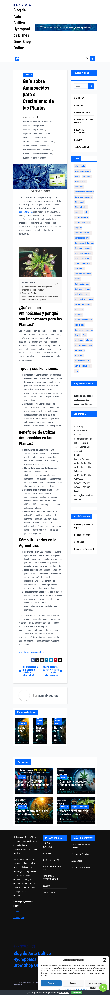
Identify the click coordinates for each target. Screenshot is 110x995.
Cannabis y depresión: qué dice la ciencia (74, 783)
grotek (77, 335)
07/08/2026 (25, 819)
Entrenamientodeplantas (84, 299)
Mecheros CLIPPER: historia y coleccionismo (34, 783)
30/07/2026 (66, 819)
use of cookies (64, 993)
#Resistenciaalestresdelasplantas (37, 153)
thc (76, 371)
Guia (84, 335)
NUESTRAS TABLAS (82, 112)
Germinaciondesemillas (84, 330)
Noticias (22, 777)
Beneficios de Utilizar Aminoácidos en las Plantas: (40, 296)
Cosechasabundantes (83, 263)
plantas (89, 340)
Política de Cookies (64, 990)
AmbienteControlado (83, 171)
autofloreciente (81, 181)
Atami (77, 176)
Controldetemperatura (83, 253)
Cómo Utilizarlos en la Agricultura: (34, 300)
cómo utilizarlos (26, 212)
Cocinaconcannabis (82, 222)
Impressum (84, 990)
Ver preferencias (95, 983)
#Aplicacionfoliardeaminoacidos (37, 133)
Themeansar (17, 985)
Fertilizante (79, 309)
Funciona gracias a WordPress (23, 982)
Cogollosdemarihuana (83, 233)
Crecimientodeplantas (83, 274)
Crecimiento (79, 269)
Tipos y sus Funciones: (30, 293)
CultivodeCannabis (82, 284)
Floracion (78, 315)
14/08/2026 (66, 790)
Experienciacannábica (83, 304)
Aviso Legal (76, 990)
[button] (104, 959)
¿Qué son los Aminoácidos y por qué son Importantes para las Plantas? (37, 288)
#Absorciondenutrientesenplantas (37, 121)
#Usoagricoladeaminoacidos (35, 158)
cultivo (77, 279)
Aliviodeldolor (80, 166)
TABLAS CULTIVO (81, 147)
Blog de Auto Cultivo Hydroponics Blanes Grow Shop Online (22, 29)
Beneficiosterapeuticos (83, 197)
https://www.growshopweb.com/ (32, 652)
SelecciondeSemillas (82, 361)
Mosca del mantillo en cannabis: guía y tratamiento (74, 814)
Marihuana (79, 340)
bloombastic (79, 202)
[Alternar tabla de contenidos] (56, 283)
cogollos (78, 228)
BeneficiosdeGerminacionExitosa (87, 192)
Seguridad (79, 356)
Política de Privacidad (84, 549)
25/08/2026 (25, 790)
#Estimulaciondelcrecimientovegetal (38, 141)
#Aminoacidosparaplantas (34, 129)
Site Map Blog (19, 917)
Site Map (17, 911)
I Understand (77, 993)
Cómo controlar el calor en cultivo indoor (33, 812)
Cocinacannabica (81, 217)
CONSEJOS (28, 75)
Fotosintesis (79, 325)
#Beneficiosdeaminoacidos (34, 137)
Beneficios (79, 187)
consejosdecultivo (82, 238)
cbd (86, 212)
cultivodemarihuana (82, 289)
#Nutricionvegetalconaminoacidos (37, 149)
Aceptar (51, 983)
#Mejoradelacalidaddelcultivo (36, 145)
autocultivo (87, 176)
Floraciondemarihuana (83, 320)
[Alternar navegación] (52, 58)
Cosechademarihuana (83, 258)
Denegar (73, 983)
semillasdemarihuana (83, 366)
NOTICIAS (78, 105)
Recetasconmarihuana (83, 345)
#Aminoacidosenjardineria (34, 125)
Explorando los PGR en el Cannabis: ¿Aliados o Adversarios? (30, 671)
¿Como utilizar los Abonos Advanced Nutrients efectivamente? (51, 671)
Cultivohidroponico (82, 294)
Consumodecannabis (83, 248)
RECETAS (78, 140)
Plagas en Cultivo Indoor (39, 719)
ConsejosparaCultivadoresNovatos (88, 243)
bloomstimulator (81, 207)
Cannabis (78, 212)
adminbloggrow (48, 695)
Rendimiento (80, 350)
